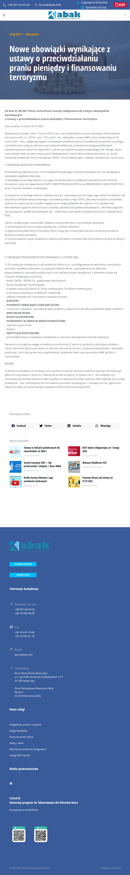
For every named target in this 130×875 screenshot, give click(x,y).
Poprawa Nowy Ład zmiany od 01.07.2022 (97, 479)
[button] (23, 425)
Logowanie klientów (94, 2)
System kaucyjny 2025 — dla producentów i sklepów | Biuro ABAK (42, 464)
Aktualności (32, 34)
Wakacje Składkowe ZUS (94, 462)
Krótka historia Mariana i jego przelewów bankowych (38, 479)
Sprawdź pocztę (95, 7)
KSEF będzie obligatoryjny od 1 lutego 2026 (100, 449)
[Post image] (15, 452)
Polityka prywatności (110, 867)
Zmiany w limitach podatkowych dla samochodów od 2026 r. (42, 449)
